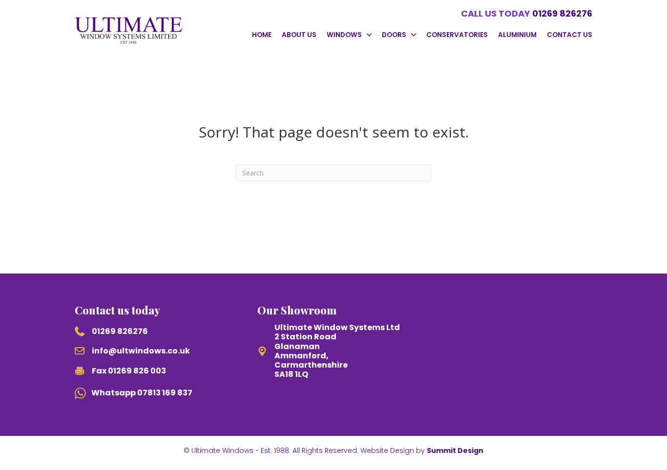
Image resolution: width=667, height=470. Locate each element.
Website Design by (421, 450)
